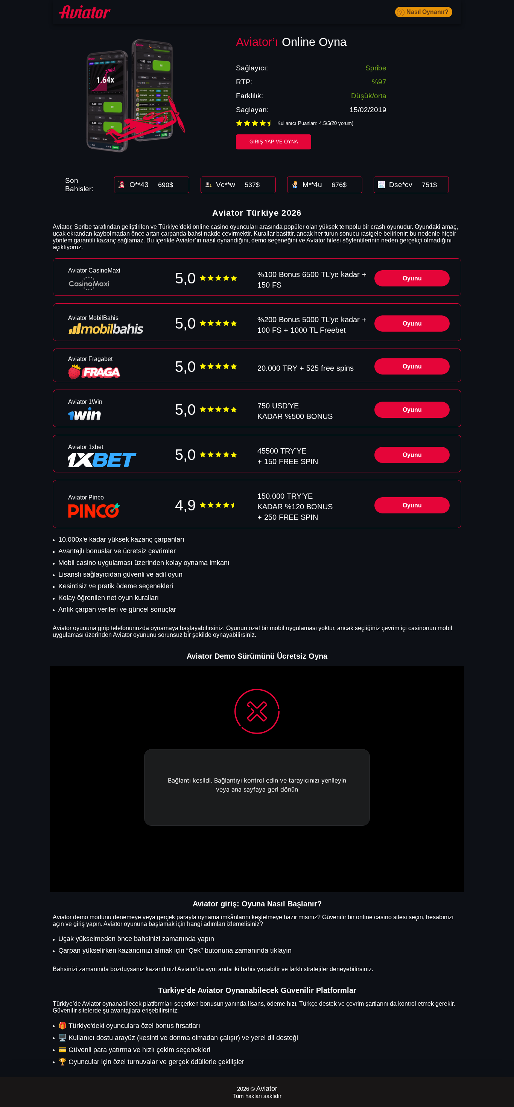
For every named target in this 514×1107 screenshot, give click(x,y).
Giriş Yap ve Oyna (273, 142)
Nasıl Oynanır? (427, 12)
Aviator (266, 1088)
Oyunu (412, 278)
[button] (500, 1063)
